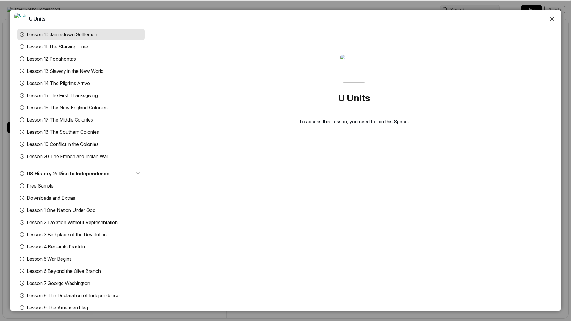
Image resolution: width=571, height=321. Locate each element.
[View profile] (20, 19)
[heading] (37, 18)
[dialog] (285, 160)
